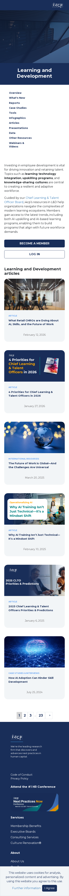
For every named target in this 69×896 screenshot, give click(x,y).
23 (41, 715)
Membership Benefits (26, 826)
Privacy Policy (19, 778)
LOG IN (34, 254)
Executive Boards (23, 831)
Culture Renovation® (26, 843)
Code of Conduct (21, 774)
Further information (26, 888)
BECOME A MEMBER (34, 243)
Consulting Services (24, 837)
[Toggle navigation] (6, 5)
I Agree (49, 888)
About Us (17, 861)
